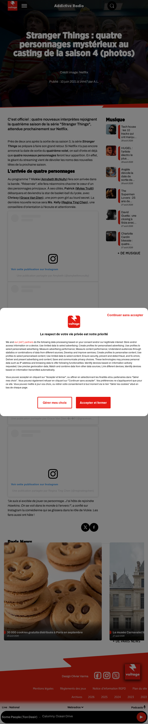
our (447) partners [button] (23, 342)
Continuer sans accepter (125, 315)
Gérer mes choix (55, 402)
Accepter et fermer (93, 402)
